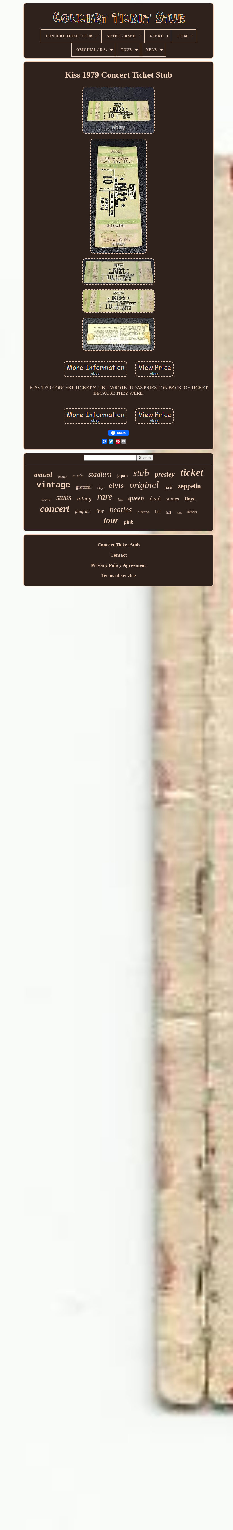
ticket (191, 472)
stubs (63, 497)
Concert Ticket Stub (118, 545)
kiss (179, 512)
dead (155, 498)
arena (46, 499)
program (83, 511)
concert (54, 508)
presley (165, 474)
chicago (62, 476)
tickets (192, 512)
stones (172, 499)
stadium (99, 474)
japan (122, 475)
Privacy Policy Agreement (118, 565)
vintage (53, 485)
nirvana (143, 512)
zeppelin (189, 486)
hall (168, 512)
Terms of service (118, 575)
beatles (120, 509)
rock (168, 487)
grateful (84, 487)
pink (128, 522)
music (77, 475)
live (100, 511)
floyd (190, 499)
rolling (84, 499)
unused (43, 474)
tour (111, 520)
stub (141, 473)
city (100, 487)
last (120, 500)
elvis (116, 485)
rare (104, 496)
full (158, 512)
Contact (118, 555)
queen (136, 498)
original (144, 485)
